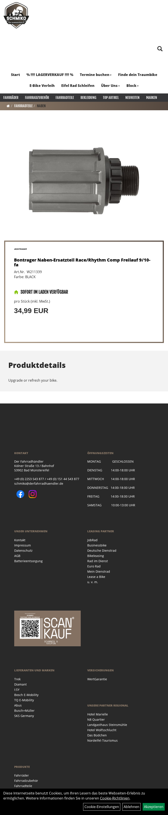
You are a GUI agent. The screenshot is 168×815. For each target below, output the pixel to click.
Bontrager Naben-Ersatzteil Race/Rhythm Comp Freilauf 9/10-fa (82, 262)
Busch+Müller (24, 710)
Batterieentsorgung (28, 561)
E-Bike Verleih (42, 85)
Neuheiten (132, 97)
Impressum (22, 545)
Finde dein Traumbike (137, 74)
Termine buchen (94, 74)
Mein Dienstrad (98, 571)
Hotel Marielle (97, 714)
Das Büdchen (97, 735)
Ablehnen (131, 806)
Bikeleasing (95, 556)
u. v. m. (92, 582)
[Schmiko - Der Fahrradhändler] (16, 15)
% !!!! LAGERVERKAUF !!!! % (49, 74)
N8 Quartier (96, 719)
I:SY (16, 689)
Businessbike (97, 545)
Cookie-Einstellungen (101, 806)
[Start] (8, 106)
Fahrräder (10, 97)
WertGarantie (97, 679)
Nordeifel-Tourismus (102, 740)
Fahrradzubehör (37, 97)
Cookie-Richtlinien (115, 798)
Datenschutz (23, 550)
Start (15, 74)
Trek (17, 679)
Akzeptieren (153, 806)
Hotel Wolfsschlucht (101, 730)
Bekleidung (88, 97)
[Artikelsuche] (160, 49)
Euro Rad (94, 566)
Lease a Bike (96, 577)
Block (131, 85)
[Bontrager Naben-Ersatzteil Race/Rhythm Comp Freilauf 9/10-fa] (84, 181)
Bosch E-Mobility (26, 695)
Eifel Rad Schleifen (77, 85)
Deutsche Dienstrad (101, 550)
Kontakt (19, 540)
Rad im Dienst (97, 561)
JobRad (92, 540)
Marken (151, 97)
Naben (41, 106)
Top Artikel (111, 97)
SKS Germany (24, 716)
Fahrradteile (65, 97)
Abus (18, 705)
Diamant (20, 684)
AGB (17, 556)
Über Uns (109, 85)
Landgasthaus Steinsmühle (107, 725)
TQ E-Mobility (24, 700)
